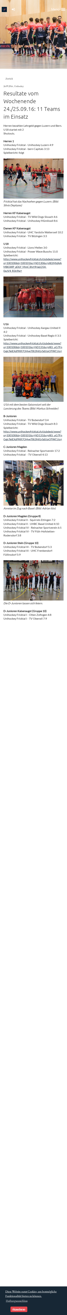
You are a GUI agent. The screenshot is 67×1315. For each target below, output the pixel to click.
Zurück (9, 78)
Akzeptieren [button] (18, 1309)
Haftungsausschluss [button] (16, 1301)
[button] (7, 1309)
